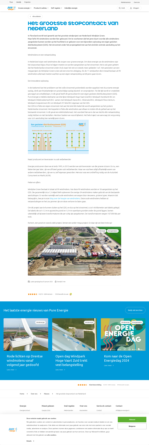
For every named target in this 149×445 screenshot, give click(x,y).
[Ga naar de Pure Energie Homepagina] (12, 8)
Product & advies (40, 8)
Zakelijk (18, 2)
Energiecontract (25, 410)
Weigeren (132, 426)
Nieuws (46, 394)
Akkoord (132, 419)
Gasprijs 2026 (46, 410)
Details (29, 441)
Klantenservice (126, 2)
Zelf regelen (55, 8)
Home (22, 394)
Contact (99, 410)
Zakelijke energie (70, 8)
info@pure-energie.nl (122, 410)
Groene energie (24, 8)
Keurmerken (83, 410)
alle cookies (51, 435)
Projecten (27, 2)
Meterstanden (68, 410)
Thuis (11, 2)
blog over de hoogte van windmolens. (65, 198)
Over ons (137, 2)
